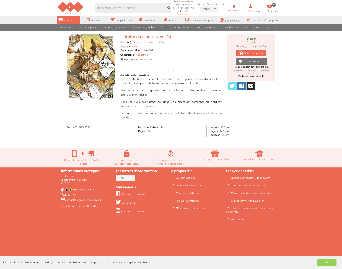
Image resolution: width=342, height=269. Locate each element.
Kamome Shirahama (143, 42)
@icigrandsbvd (129, 203)
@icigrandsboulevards (133, 194)
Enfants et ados (206, 27)
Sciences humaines (114, 27)
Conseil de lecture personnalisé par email (253, 193)
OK (327, 262)
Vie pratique (252, 27)
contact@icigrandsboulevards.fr (81, 200)
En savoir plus (183, 8)
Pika (134, 46)
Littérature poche (87, 27)
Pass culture (237, 219)
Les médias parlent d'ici (189, 185)
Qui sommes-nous (186, 178)
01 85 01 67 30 (71, 195)
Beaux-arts (272, 27)
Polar (164, 27)
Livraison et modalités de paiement (250, 178)
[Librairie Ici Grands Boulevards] (70, 14)
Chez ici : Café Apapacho (194, 208)
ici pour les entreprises (188, 201)
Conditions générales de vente (248, 185)
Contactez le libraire (187, 193)
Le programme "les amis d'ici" (247, 201)
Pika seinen (142, 55)
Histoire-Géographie (143, 27)
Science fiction (182, 27)
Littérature (64, 27)
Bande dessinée (230, 27)
